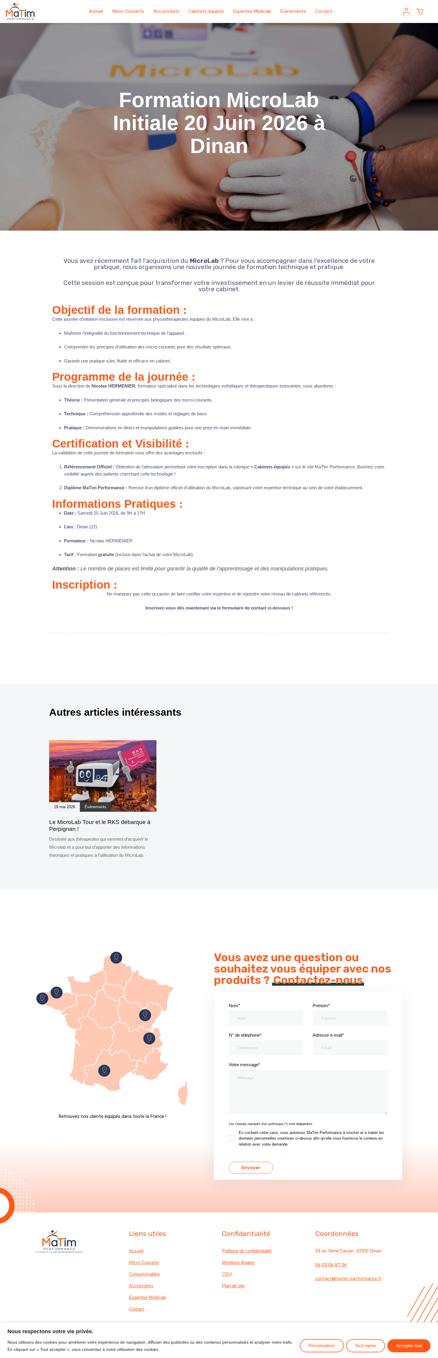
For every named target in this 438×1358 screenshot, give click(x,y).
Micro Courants (144, 1262)
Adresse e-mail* (328, 1035)
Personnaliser (321, 1345)
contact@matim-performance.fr (348, 1278)
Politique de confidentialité (247, 1250)
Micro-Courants (128, 11)
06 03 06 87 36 (331, 1265)
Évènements (293, 11)
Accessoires (141, 1285)
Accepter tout (409, 1345)
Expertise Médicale (252, 11)
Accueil (96, 11)
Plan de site (233, 1285)
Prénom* (321, 1005)
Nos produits (166, 11)
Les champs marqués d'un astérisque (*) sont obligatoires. (271, 1124)
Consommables (144, 1274)
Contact (323, 11)
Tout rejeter (365, 1345)
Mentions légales (238, 1262)
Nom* (234, 1005)
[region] (219, 1340)
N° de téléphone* (245, 1035)
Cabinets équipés (206, 11)
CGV (227, 1274)
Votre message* (244, 1064)
